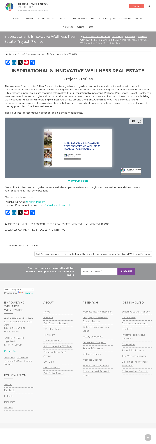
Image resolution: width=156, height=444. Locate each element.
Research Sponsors (93, 348)
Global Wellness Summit (135, 371)
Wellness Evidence (122, 19)
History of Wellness (93, 336)
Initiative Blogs (99, 224)
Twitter (8, 384)
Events (80, 27)
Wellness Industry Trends (96, 365)
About (16, 19)
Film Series (68, 27)
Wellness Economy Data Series (96, 329)
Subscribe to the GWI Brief (57, 346)
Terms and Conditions (13, 361)
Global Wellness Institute (30, 54)
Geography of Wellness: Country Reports (95, 319)
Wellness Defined (46, 19)
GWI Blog (48, 361)
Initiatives (104, 19)
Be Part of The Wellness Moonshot (134, 363)
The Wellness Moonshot (134, 356)
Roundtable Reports (133, 350)
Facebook (9, 390)
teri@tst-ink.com (35, 201)
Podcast (139, 19)
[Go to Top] (148, 437)
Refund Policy (22, 357)
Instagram (9, 401)
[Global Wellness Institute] (27, 7)
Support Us (28, 19)
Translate (28, 293)
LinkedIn (8, 396)
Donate (136, 6)
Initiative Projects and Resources (133, 336)
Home (46, 311)
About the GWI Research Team (96, 373)
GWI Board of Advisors (55, 323)
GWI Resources (51, 367)
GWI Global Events (53, 373)
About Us (48, 317)
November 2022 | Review (22, 245)
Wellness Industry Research (97, 311)
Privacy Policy (9, 357)
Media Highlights (52, 340)
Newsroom (49, 334)
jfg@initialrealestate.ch (57, 205)
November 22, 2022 (66, 54)
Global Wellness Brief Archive (54, 354)
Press (90, 27)
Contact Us (10, 351)
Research (63, 19)
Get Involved (129, 317)
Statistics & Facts (92, 354)
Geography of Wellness (84, 19)
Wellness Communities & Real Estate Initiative (52, 224)
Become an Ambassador (135, 323)
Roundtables (128, 344)
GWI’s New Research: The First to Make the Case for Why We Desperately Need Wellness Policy (93, 254)
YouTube (8, 407)
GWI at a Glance (52, 329)
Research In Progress (94, 342)
